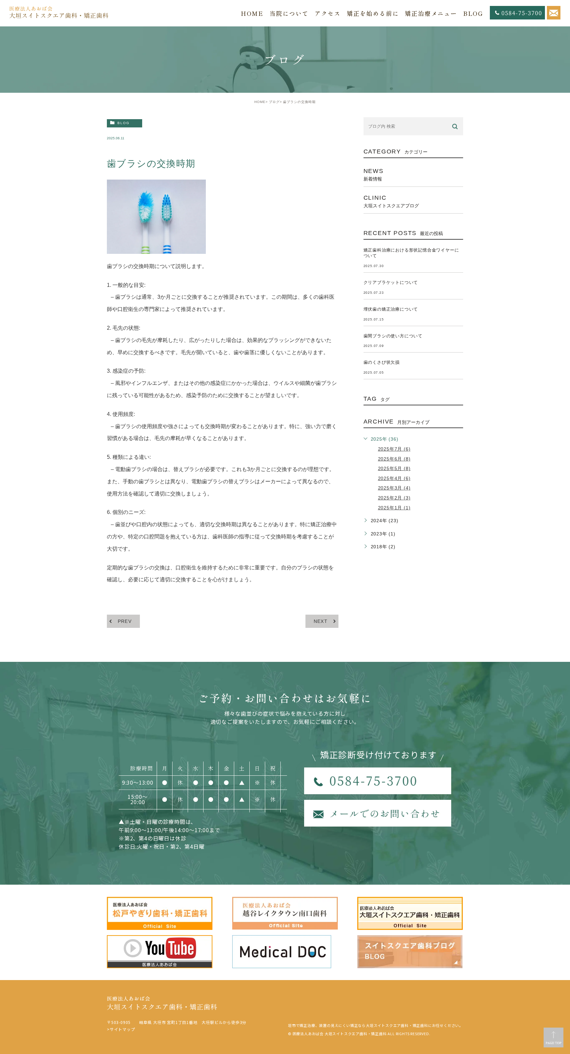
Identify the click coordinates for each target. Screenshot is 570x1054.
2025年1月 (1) (394, 507)
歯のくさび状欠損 (382, 362)
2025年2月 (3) (394, 497)
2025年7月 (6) (394, 449)
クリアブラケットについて (391, 282)
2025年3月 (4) (394, 488)
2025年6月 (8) (394, 458)
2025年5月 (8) (394, 468)
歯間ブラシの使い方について (393, 335)
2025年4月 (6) (394, 478)
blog (123, 123)
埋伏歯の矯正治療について (391, 309)
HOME (260, 102)
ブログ (274, 102)
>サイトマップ (121, 1029)
